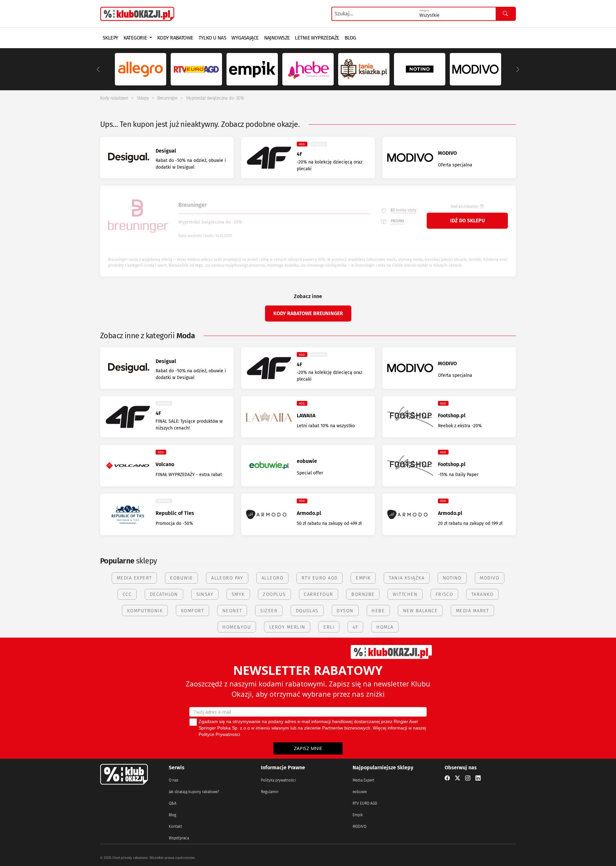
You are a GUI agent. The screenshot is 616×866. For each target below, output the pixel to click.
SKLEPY (110, 38)
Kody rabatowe (114, 98)
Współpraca (179, 838)
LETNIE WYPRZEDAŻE (317, 38)
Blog (172, 815)
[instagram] (467, 778)
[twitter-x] (457, 778)
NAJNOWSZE (277, 38)
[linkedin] (478, 778)
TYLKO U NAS (213, 38)
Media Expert (363, 780)
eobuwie (360, 792)
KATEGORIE (136, 38)
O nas (173, 780)
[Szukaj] (505, 14)
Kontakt (175, 826)
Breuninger (167, 98)
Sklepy (143, 98)
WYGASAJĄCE (245, 38)
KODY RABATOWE (175, 38)
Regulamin (269, 792)
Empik (358, 815)
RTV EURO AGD (365, 803)
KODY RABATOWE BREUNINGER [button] (308, 313)
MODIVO (359, 826)
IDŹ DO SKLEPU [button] (467, 220)
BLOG (350, 38)
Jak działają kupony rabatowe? (194, 792)
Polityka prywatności (278, 780)
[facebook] (447, 778)
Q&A (172, 803)
